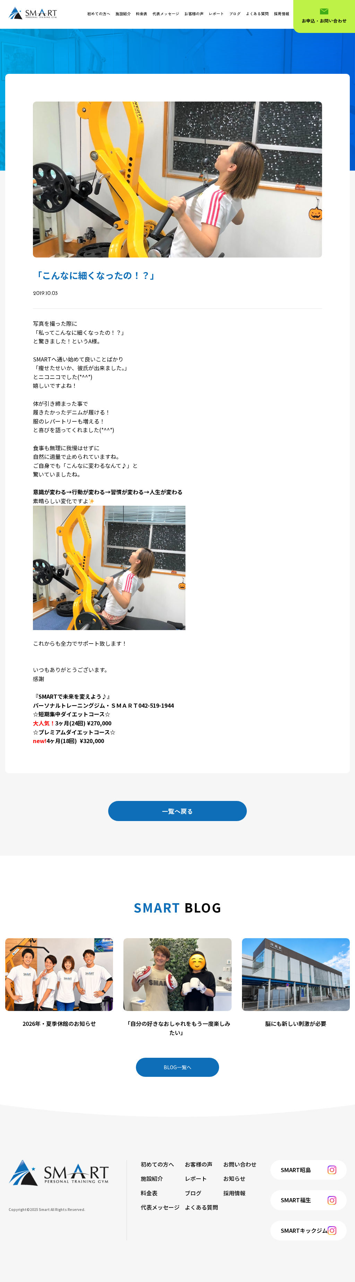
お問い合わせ (240, 1164)
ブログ (235, 13)
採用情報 (281, 13)
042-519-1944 (156, 705)
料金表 (141, 13)
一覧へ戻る (177, 811)
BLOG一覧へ (177, 1067)
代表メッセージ (166, 13)
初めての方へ (98, 13)
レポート (216, 13)
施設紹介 (123, 13)
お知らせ (234, 1178)
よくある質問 (257, 13)
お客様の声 (194, 13)
